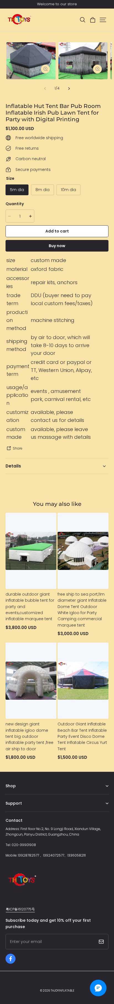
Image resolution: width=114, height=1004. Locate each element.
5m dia (17, 189)
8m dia (42, 189)
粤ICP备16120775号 (20, 909)
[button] (82, 19)
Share (17, 448)
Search (11, 811)
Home (10, 794)
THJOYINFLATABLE (62, 991)
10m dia (68, 189)
